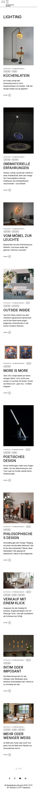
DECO (29, 363)
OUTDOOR (15, 306)
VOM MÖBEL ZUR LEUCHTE (17, 238)
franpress (26, 788)
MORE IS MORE (15, 371)
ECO (28, 303)
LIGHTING (7, 71)
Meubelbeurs (18, 68)
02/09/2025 (7, 363)
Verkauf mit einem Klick (14, 601)
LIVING (14, 71)
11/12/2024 (6, 449)
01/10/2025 (7, 228)
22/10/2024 (7, 526)
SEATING (15, 159)
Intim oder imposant (13, 669)
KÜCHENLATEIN (16, 75)
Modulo (13, 788)
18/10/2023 (7, 727)
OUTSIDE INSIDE (16, 310)
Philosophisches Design (17, 536)
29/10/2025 (7, 68)
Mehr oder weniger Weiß (16, 736)
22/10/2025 (7, 157)
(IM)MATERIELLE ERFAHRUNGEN (16, 166)
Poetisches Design (13, 459)
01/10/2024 (7, 660)
